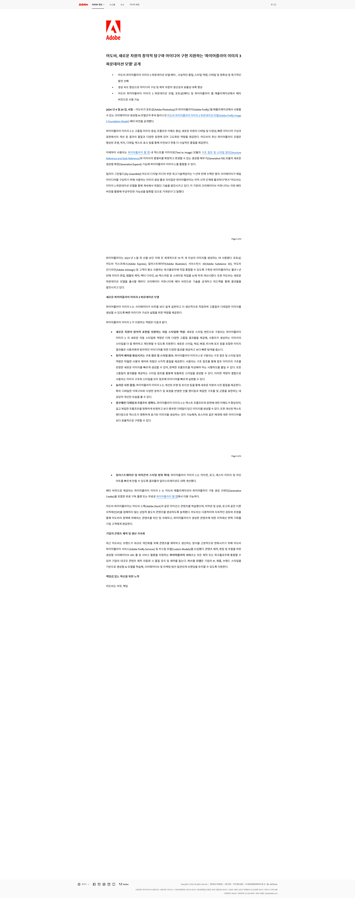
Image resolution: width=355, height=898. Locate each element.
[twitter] (104, 884)
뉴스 (122, 4)
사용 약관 (228, 884)
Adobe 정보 (97, 4)
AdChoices (273, 884)
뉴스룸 (112, 4)
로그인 (273, 4)
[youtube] (113, 884)
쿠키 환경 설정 (238, 884)
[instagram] (99, 884)
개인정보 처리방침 (216, 884)
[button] (83, 884)
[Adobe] (83, 4)
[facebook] (94, 884)
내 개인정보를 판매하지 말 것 (255, 884)
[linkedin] (108, 884)
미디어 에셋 (134, 4)
